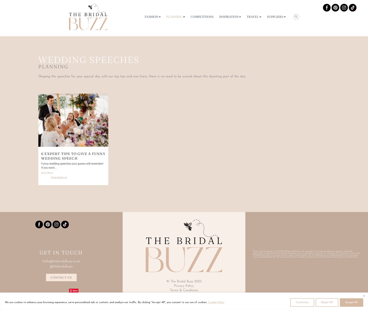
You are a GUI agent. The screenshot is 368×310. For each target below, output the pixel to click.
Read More (47, 172)
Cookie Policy (216, 302)
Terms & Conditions (184, 290)
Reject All (327, 302)
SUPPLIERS (275, 16)
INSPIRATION (228, 16)
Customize (302, 302)
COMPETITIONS (202, 16)
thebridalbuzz (59, 177)
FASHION (151, 16)
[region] (184, 301)
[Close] (364, 296)
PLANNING (174, 16)
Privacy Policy (184, 286)
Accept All (351, 302)
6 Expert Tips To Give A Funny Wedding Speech (73, 156)
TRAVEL (253, 16)
